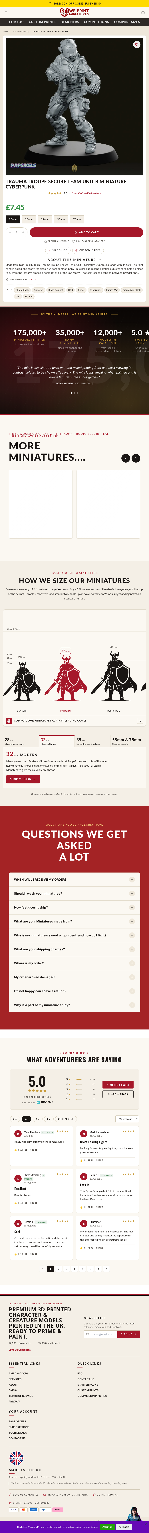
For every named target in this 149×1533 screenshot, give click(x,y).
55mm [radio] (61, 219)
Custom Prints (42, 22)
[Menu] (6, 12)
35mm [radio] (29, 219)
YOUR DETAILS (18, 1432)
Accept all (107, 1527)
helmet (29, 296)
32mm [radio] (45, 219)
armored (38, 290)
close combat (55, 290)
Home (6, 32)
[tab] (72, 393)
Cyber (81, 290)
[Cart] (143, 12)
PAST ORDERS (17, 1421)
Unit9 (32, 279)
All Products (21, 32)
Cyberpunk (95, 290)
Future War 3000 (132, 290)
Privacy (14, 1401)
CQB (70, 290)
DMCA (13, 1390)
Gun (18, 296)
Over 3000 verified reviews (86, 193)
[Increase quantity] (23, 232)
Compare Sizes (127, 22)
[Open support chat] (134, 1517)
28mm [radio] (13, 219)
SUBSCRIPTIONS (19, 1427)
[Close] (146, 1523)
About (13, 1384)
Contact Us (85, 1379)
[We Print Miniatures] (74, 12)
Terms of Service (21, 1395)
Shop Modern (20, 779)
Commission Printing (92, 1395)
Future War (112, 290)
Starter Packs (87, 1384)
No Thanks (124, 1527)
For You (16, 22)
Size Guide (59, 250)
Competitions (96, 22)
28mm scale (22, 290)
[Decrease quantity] (10, 232)
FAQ (79, 1373)
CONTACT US (17, 1438)
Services (15, 1379)
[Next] (136, 458)
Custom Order (90, 250)
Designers (70, 22)
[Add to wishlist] (136, 44)
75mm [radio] (77, 219)
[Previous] (125, 458)
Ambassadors (19, 1373)
